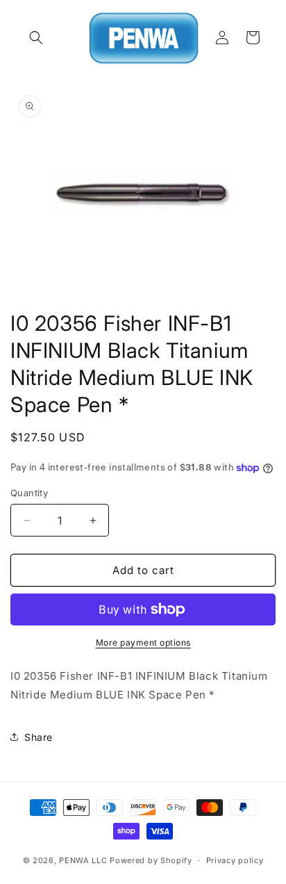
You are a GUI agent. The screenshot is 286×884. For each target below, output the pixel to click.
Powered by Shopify (151, 860)
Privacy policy (235, 860)
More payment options (143, 642)
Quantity (29, 492)
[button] (36, 37)
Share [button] (38, 737)
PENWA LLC (83, 860)
